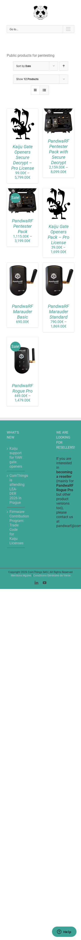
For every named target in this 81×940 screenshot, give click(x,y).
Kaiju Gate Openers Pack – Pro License (58, 234)
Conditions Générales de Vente (51, 575)
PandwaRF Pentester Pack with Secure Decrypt (58, 151)
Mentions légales (21, 575)
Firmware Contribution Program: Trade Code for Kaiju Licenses (15, 527)
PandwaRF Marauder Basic (22, 312)
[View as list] (44, 90)
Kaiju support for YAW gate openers (15, 457)
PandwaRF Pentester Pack (22, 226)
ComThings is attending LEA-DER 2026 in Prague (15, 489)
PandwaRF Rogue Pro (22, 388)
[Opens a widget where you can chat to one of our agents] (64, 932)
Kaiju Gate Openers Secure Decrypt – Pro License (22, 157)
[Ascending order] (63, 66)
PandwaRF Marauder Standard (58, 312)
